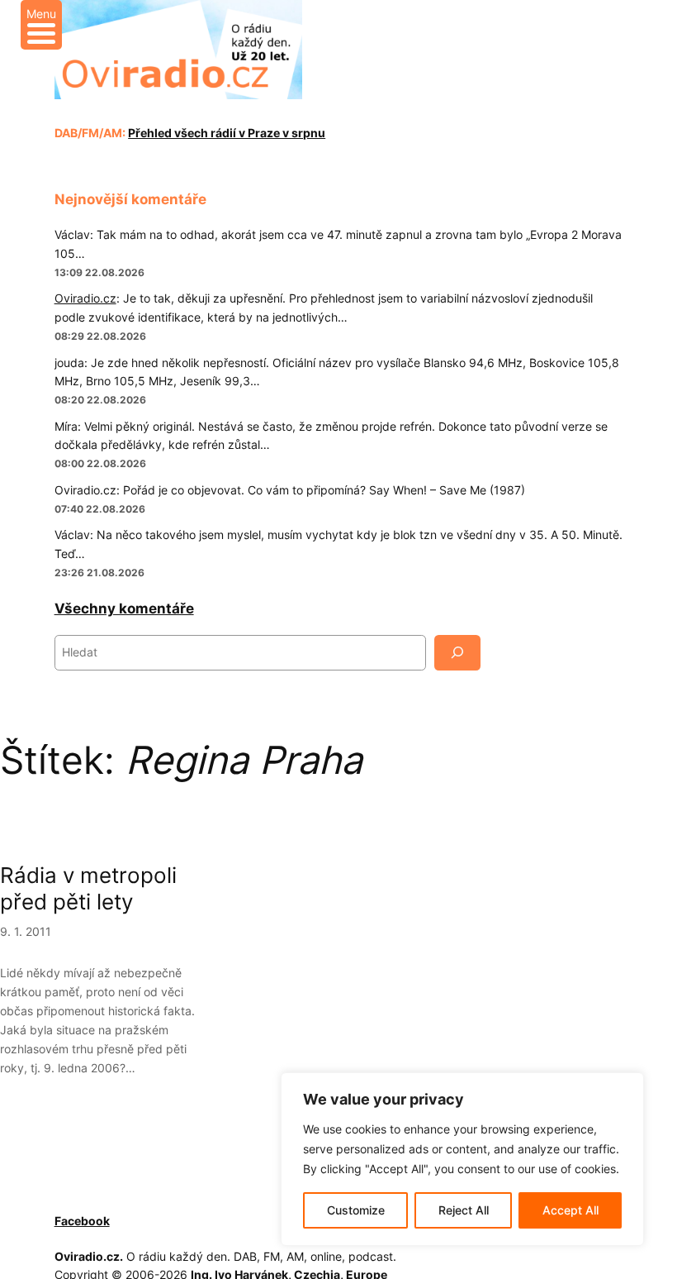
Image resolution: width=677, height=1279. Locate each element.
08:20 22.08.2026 (100, 400)
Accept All (570, 1210)
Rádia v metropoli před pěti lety (88, 888)
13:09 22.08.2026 (99, 272)
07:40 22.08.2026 (99, 509)
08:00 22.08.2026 (100, 463)
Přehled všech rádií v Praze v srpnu (226, 133)
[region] (462, 1159)
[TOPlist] (131, 1221)
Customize (356, 1210)
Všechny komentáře (124, 608)
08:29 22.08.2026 (100, 336)
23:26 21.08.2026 (99, 572)
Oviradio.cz (85, 298)
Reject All (463, 1210)
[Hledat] (457, 653)
